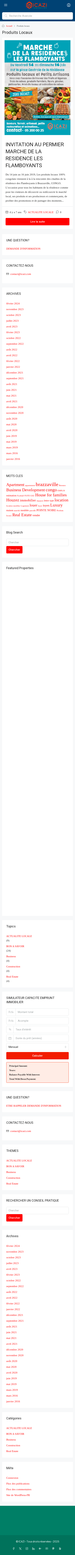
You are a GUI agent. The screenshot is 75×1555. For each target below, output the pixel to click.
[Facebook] (14, 1548)
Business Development (25, 490)
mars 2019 (12, 447)
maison (9, 510)
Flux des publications (17, 1483)
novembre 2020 (15, 413)
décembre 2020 (14, 407)
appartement (30, 485)
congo (51, 489)
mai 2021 (11, 395)
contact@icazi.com (20, 274)
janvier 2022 (13, 366)
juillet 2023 (12, 320)
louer (33, 505)
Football (20, 496)
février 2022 (13, 361)
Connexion (12, 1477)
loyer (40, 506)
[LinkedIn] (34, 1548)
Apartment (15, 484)
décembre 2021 (14, 372)
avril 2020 (11, 430)
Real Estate (22, 515)
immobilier (28, 500)
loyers (46, 505)
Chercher (14, 549)
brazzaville (47, 484)
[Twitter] (21, 1548)
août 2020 (11, 418)
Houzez (12, 500)
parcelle (32, 511)
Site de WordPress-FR (18, 1495)
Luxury (56, 505)
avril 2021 (11, 401)
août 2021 (11, 384)
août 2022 (11, 349)
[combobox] (37, 1047)
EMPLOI (61, 491)
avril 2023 (11, 326)
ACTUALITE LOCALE (41, 212)
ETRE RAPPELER (16, 1105)
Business (11, 956)
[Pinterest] (54, 1548)
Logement (25, 506)
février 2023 (13, 332)
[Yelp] (61, 1548)
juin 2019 (11, 436)
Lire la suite (37, 221)
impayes (40, 501)
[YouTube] (47, 1548)
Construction (13, 966)
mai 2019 (11, 441)
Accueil (9, 26)
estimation (11, 495)
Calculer (37, 1055)
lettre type (49, 500)
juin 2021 (11, 389)
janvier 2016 (13, 459)
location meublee (13, 506)
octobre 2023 (13, 315)
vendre (36, 515)
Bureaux (62, 485)
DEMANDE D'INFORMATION (23, 248)
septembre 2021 (15, 378)
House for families (51, 495)
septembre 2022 (15, 343)
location (61, 500)
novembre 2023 (15, 309)
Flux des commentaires (18, 1489)
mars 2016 (12, 453)
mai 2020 (11, 424)
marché (17, 511)
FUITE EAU (29, 496)
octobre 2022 (13, 338)
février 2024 (13, 303)
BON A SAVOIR (15, 946)
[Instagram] (27, 1548)
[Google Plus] (41, 1548)
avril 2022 (11, 355)
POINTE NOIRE (46, 510)
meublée (25, 510)
